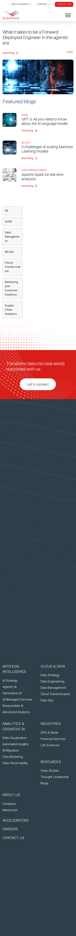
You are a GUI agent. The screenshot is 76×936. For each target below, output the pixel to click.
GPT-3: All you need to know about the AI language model (45, 121)
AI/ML (69, 52)
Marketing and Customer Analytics (11, 288)
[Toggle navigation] (67, 15)
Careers (42, 4)
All (6, 210)
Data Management (34, 170)
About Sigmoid (20, 4)
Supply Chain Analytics (11, 309)
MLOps (26, 142)
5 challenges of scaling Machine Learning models (47, 149)
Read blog (8, 52)
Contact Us (64, 4)
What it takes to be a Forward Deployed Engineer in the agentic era (35, 37)
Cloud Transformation (12, 266)
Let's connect (38, 384)
